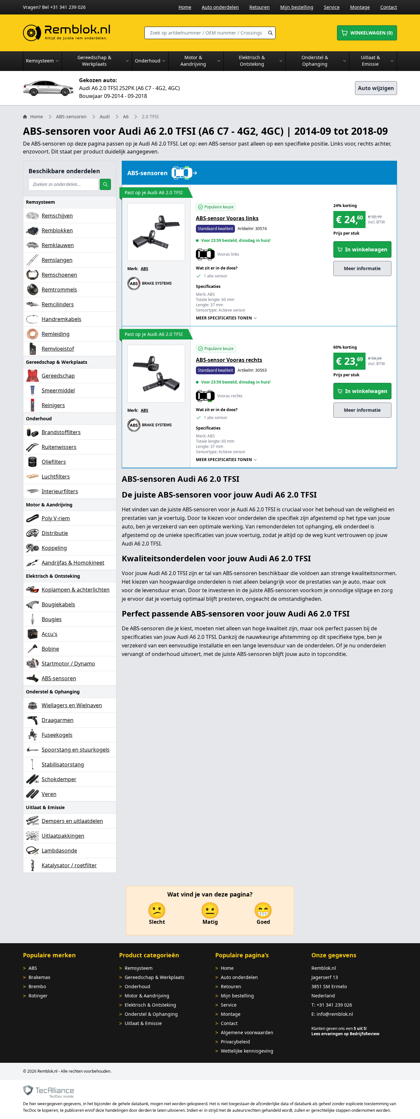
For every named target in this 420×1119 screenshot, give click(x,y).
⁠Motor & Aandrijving (147, 995)
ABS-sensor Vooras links (227, 218)
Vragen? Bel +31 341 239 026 (54, 7)
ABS (144, 268)
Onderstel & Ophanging (151, 1014)
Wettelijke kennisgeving (247, 1051)
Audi (105, 116)
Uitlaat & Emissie (143, 1023)
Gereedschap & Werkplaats (154, 977)
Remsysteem (139, 968)
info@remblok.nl (335, 1014)
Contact (388, 7)
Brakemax (39, 977)
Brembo (37, 986)
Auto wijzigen (376, 88)
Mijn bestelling (296, 7)
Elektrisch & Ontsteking (150, 1005)
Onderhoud (137, 986)
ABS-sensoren (71, 116)
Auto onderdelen (220, 7)
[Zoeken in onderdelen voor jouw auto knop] (105, 184)
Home (184, 7)
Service (332, 7)
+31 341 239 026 (334, 1005)
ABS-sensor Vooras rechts (229, 359)
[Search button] (270, 32)
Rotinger (38, 995)
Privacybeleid (235, 1041)
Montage (360, 7)
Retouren (259, 7)
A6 (126, 116)
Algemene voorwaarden (247, 1032)
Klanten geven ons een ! (339, 1028)
